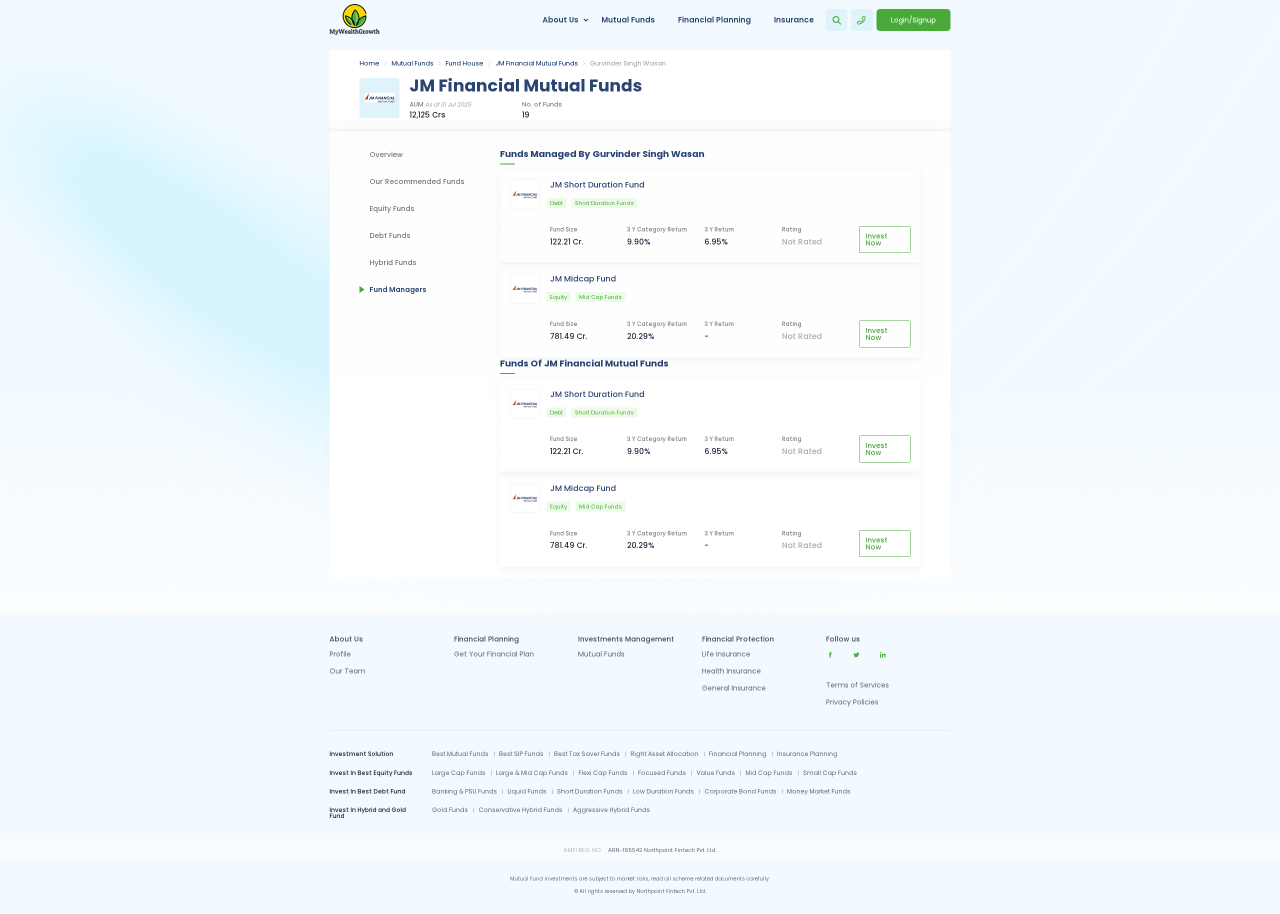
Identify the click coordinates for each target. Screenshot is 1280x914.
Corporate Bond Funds (740, 791)
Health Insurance (731, 672)
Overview (386, 155)
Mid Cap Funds (769, 773)
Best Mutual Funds (460, 754)
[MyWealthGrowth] (355, 20)
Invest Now (877, 239)
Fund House (465, 63)
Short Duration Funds (589, 791)
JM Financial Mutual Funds (537, 63)
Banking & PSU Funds (464, 791)
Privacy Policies (852, 702)
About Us (560, 19)
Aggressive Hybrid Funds (611, 810)
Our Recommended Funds (417, 181)
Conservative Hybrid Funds (520, 810)
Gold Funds (450, 810)
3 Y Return (719, 230)
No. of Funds (542, 105)
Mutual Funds (628, 19)
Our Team (348, 672)
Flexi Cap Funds (603, 773)
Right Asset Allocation (664, 754)
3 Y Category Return (657, 230)
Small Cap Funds (830, 773)
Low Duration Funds (663, 791)
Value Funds (715, 773)
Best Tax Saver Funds (587, 754)
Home (370, 63)
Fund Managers (398, 289)
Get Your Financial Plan (494, 654)
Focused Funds (662, 773)
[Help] (862, 20)
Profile (340, 654)
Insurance (794, 19)
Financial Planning (714, 19)
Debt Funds (390, 235)
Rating (792, 230)
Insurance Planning (807, 754)
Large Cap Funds (459, 773)
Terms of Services (857, 685)
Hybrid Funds (393, 263)
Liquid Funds (527, 791)
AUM (440, 105)
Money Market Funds (818, 791)
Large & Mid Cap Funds (532, 773)
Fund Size (564, 230)
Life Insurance (726, 654)
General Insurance (734, 688)
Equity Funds (392, 209)
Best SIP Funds (521, 754)
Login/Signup (913, 20)
